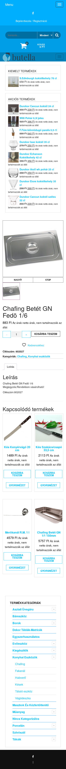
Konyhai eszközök (39, 356)
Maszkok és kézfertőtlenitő (30, 705)
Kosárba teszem (45, 334)
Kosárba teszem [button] (17, 474)
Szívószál (18, 732)
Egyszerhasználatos (26, 637)
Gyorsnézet (17, 485)
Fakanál (20, 671)
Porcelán (18, 726)
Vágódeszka (23, 698)
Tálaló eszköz (23, 691)
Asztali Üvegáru (23, 609)
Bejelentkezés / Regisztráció (31, 21)
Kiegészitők (20, 650)
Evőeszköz (19, 644)
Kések (19, 684)
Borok (16, 623)
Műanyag (18, 712)
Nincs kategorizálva (25, 719)
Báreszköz (19, 616)
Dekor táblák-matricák (27, 630)
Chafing (22, 356)
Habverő (20, 678)
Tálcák (16, 739)
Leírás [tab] (10, 366)
